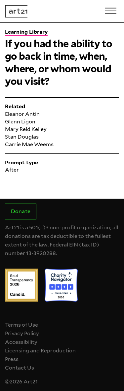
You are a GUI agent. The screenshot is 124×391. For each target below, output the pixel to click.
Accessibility (21, 342)
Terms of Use (21, 325)
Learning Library (26, 32)
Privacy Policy (22, 333)
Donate (20, 211)
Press (12, 359)
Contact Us (19, 368)
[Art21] (16, 11)
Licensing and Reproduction (40, 350)
